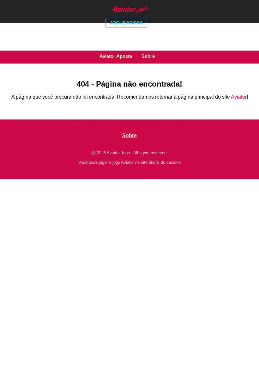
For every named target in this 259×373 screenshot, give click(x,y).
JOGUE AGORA (126, 22)
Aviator (239, 97)
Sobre (148, 56)
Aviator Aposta (115, 56)
